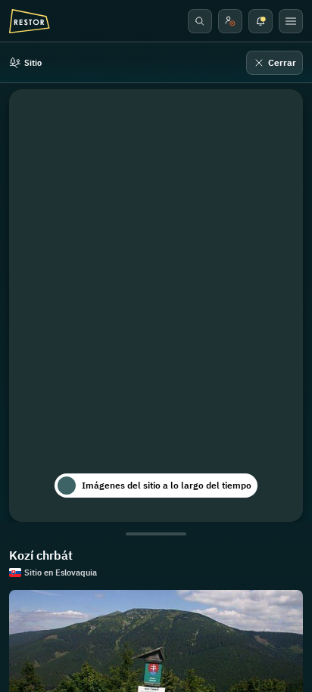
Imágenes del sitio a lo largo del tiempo (166, 485)
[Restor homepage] (29, 21)
